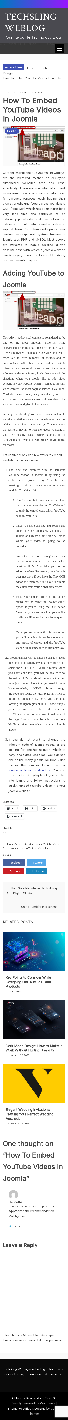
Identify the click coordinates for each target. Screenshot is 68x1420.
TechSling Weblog (31, 22)
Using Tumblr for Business (39, 906)
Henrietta (15, 1202)
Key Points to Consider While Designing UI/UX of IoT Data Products (28, 981)
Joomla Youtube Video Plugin (36, 848)
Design (12, 131)
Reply (54, 1206)
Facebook (15, 862)
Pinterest (15, 871)
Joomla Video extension (20, 844)
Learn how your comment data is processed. (33, 1340)
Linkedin (37, 871)
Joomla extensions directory (29, 770)
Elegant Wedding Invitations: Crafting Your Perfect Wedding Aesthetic (29, 1114)
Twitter (37, 862)
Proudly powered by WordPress (33, 1403)
